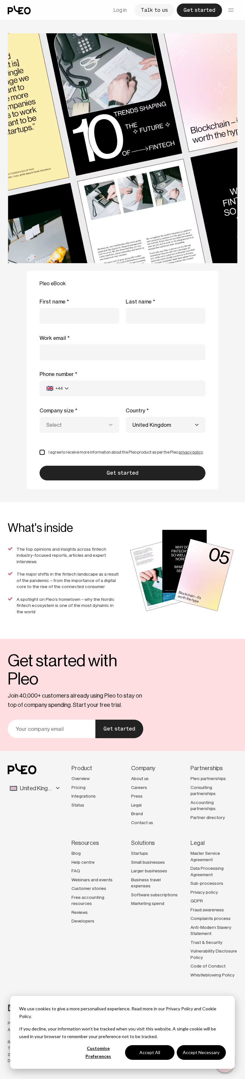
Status (77, 804)
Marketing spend (147, 903)
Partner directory (207, 817)
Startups (139, 853)
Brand (137, 813)
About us (140, 778)
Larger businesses (149, 870)
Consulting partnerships (203, 790)
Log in (120, 10)
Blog (76, 853)
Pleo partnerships (208, 778)
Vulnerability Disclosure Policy (213, 954)
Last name (139, 301)
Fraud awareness (207, 909)
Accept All (149, 1052)
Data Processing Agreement (207, 871)
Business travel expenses (146, 883)
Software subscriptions (154, 894)
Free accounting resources (87, 900)
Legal (136, 804)
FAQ (75, 870)
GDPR (196, 900)
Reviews (79, 912)
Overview (80, 778)
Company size (57, 410)
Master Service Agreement (205, 856)
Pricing (78, 787)
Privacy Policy (179, 1008)
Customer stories (88, 888)
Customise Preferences (98, 1052)
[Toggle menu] (231, 10)
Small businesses (148, 862)
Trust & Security (206, 942)
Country (135, 410)
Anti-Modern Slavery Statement (210, 930)
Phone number (57, 374)
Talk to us (154, 10)
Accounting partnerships (203, 805)
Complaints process (210, 918)
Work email (53, 338)
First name (52, 301)
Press (137, 796)
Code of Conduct (208, 965)
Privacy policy (204, 892)
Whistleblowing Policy (212, 974)
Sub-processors (206, 883)
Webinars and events (92, 879)
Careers (139, 787)
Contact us (142, 822)
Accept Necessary (201, 1052)
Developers (82, 920)
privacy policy (191, 452)
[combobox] (57, 388)
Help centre (83, 862)
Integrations (83, 796)
